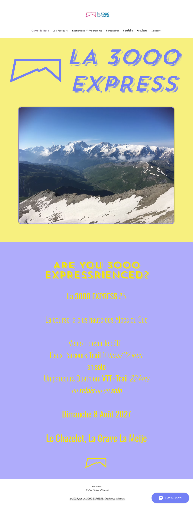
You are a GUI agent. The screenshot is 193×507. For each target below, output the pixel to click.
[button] (60, 31)
